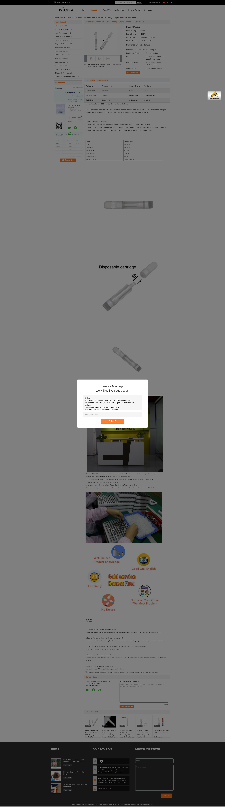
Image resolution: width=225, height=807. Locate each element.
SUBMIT (112, 421)
